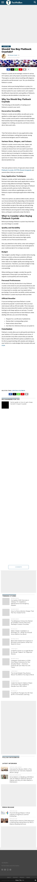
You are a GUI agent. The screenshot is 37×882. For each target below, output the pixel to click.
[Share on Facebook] (8, 69)
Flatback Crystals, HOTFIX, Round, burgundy (16, 170)
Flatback (22, 390)
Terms (28, 877)
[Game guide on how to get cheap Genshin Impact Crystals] (5, 405)
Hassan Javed (13, 55)
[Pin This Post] (20, 69)
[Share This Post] (12, 69)
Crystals (15, 390)
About (9, 877)
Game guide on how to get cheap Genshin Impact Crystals (21, 403)
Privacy (22, 877)
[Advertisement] (18, 23)
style (3, 345)
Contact (15, 877)
